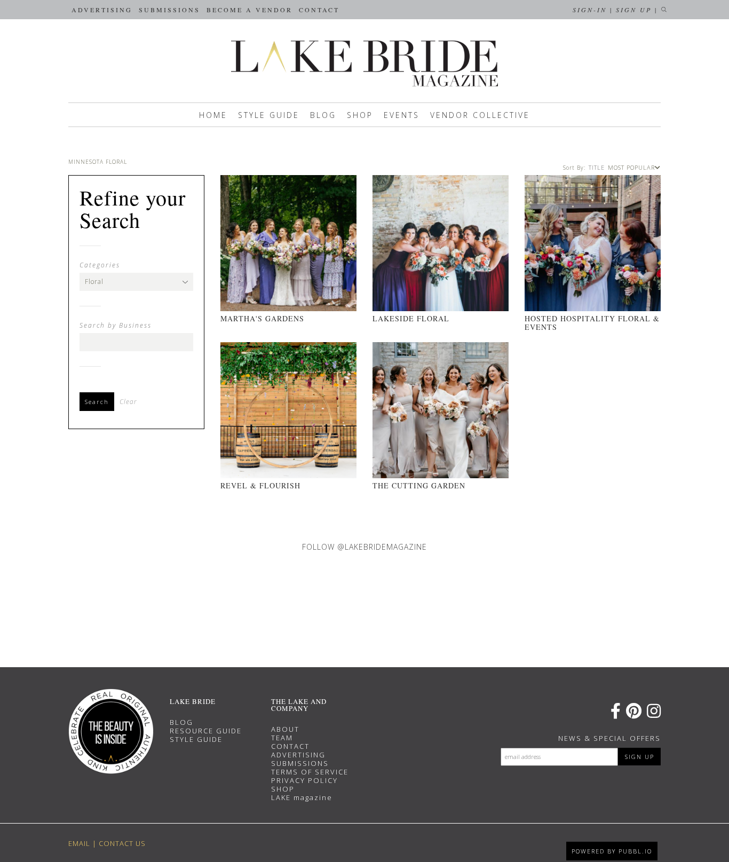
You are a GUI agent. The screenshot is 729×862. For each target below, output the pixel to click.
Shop (360, 115)
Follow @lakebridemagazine (364, 547)
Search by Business (116, 325)
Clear (128, 401)
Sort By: (574, 167)
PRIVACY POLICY (304, 780)
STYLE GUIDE (196, 739)
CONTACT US (122, 843)
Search (97, 402)
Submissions (169, 9)
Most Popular (631, 167)
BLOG (181, 722)
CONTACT (290, 746)
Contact (319, 9)
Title (597, 167)
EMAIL (79, 843)
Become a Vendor (249, 9)
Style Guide (268, 115)
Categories (100, 265)
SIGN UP (639, 757)
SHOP (283, 789)
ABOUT (285, 729)
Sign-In (590, 9)
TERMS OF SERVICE (309, 772)
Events (401, 115)
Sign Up (634, 9)
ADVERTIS (291, 755)
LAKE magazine (301, 797)
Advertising (102, 9)
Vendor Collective (480, 115)
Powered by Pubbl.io (612, 851)
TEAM (282, 737)
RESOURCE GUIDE (206, 731)
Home (213, 115)
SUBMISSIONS (300, 763)
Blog (323, 115)
